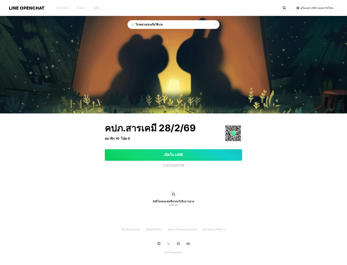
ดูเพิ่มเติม (173, 204)
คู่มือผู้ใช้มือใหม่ (157, 229)
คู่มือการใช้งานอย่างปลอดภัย (185, 229)
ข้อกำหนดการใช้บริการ (214, 229)
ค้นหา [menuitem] (81, 8)
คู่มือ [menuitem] (96, 8)
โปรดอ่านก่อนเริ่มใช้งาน (149, 24)
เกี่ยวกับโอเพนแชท (133, 229)
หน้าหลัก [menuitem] (62, 8)
